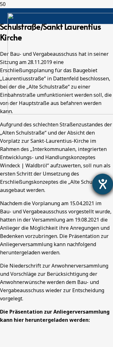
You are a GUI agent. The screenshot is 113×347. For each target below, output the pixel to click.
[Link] (6, 342)
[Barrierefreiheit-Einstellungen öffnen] (102, 184)
